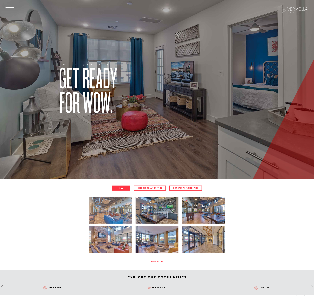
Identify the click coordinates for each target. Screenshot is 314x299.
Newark (159, 287)
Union (264, 287)
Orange (54, 287)
